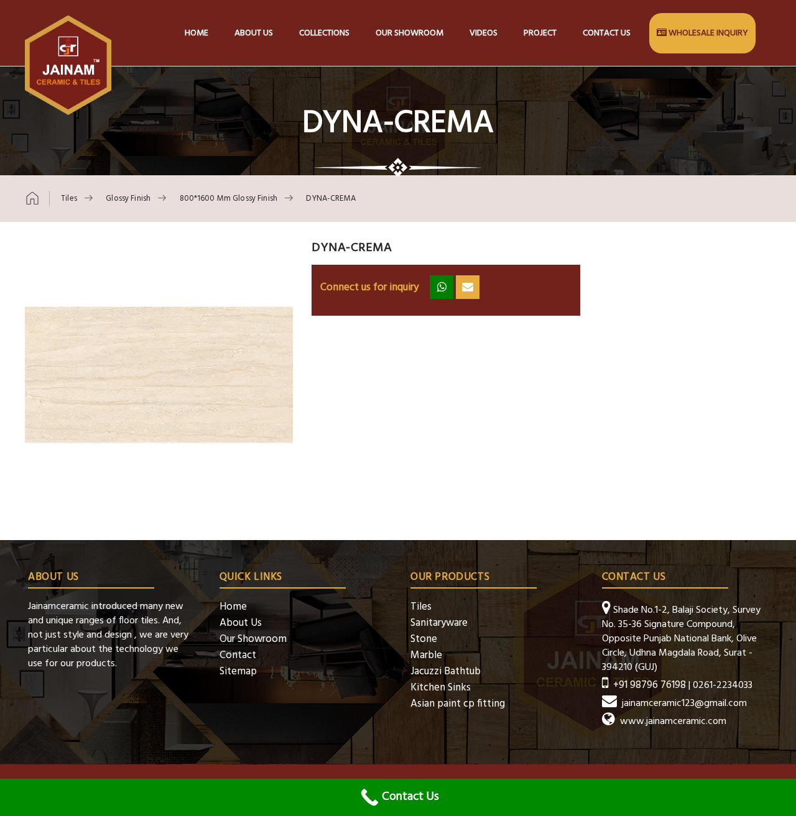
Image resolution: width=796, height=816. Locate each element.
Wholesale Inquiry (708, 33)
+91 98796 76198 (649, 685)
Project (540, 33)
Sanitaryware (439, 623)
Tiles (69, 198)
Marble (426, 655)
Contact (238, 655)
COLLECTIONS (324, 33)
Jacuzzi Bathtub (445, 671)
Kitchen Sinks (440, 687)
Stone (423, 639)
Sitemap (238, 671)
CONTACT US (607, 33)
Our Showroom (409, 33)
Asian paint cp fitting (457, 703)
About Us (241, 623)
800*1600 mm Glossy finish (229, 198)
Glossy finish (128, 198)
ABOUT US (253, 33)
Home (196, 33)
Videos (483, 33)
